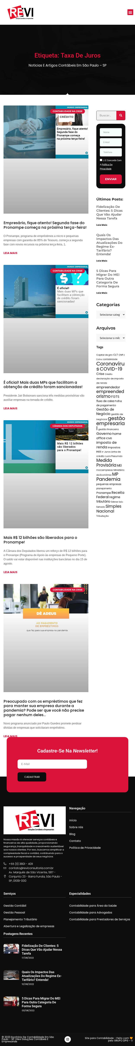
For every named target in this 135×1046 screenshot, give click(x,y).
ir (103, 451)
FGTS (115, 396)
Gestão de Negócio (105, 411)
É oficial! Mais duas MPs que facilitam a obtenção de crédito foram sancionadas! (43, 385)
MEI (119, 465)
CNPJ (122, 354)
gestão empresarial (110, 423)
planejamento (104, 488)
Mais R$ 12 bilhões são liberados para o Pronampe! (40, 540)
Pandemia (108, 479)
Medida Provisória (106, 462)
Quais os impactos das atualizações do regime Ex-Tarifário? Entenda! (109, 244)
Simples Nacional (108, 508)
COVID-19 (111, 369)
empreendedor (108, 387)
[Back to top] (127, 1038)
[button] (130, 12)
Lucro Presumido (113, 456)
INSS (98, 451)
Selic (121, 502)
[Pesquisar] (120, 115)
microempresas (104, 470)
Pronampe (103, 493)
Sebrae (114, 501)
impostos (114, 447)
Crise (100, 374)
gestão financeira (108, 429)
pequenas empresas (108, 484)
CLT (115, 355)
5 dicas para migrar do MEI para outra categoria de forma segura (108, 278)
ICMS (109, 438)
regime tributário (108, 499)
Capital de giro (104, 354)
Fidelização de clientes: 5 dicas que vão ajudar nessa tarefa (109, 212)
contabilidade (110, 359)
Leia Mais (101, 224)
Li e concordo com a (110, 164)
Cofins (99, 359)
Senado (100, 506)
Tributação (102, 515)
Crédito (108, 374)
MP (115, 474)
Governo (104, 433)
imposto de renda (106, 445)
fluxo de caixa (105, 401)
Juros (107, 451)
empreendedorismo (110, 394)
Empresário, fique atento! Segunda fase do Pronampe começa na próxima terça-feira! (45, 225)
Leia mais (10, 253)
